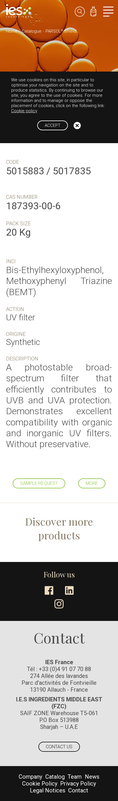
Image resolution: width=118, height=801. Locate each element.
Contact (78, 790)
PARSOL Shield (61, 31)
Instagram (59, 603)
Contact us (59, 746)
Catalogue (32, 31)
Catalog (55, 776)
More (92, 483)
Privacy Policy (78, 783)
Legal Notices (47, 790)
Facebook (49, 590)
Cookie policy (24, 110)
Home (12, 31)
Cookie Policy (39, 783)
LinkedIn (69, 590)
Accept (52, 125)
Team (75, 776)
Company (30, 776)
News (92, 776)
